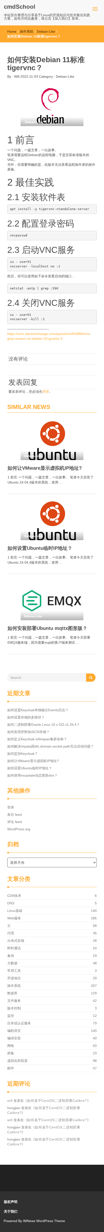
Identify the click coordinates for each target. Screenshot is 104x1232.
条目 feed (14, 814)
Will (16, 76)
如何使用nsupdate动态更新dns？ (32, 775)
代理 (10, 933)
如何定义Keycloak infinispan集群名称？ (37, 739)
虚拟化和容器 (17, 1061)
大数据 (12, 963)
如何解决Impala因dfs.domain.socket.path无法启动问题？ (50, 746)
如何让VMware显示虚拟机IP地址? (44, 468)
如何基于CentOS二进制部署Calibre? (57, 1101)
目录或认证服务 (19, 1023)
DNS (10, 903)
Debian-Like (46, 31)
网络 (10, 1046)
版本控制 (14, 1008)
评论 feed (14, 822)
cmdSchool (19, 6)
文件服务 (14, 1001)
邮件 (10, 1068)
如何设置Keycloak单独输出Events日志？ (38, 710)
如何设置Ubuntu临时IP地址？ (39, 548)
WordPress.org (18, 829)
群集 (10, 1053)
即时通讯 (14, 948)
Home (11, 31)
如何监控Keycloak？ (22, 754)
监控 (10, 1016)
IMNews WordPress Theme (44, 1221)
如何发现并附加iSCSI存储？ (28, 732)
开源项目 (14, 978)
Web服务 (14, 918)
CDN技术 (14, 896)
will (10, 1101)
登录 (45, 391)
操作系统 (26, 31)
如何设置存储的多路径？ (26, 717)
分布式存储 (15, 941)
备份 (10, 956)
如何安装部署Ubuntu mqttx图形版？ (47, 628)
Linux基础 (14, 911)
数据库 (12, 993)
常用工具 (14, 971)
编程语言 (14, 1031)
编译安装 (14, 1038)
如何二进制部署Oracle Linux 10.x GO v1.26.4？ (43, 724)
